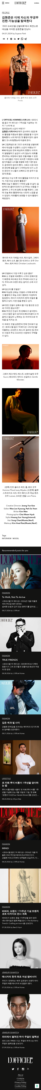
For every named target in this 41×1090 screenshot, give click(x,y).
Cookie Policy (20, 1086)
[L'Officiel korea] (20, 3)
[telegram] (26, 39)
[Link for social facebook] (18, 1069)
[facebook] (7, 39)
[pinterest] (11, 39)
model (16, 538)
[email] (4, 39)
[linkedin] (15, 39)
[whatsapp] (22, 39)
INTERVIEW (6, 538)
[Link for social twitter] (13, 1069)
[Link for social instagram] (23, 1069)
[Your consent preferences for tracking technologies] (37, 1086)
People (6, 12)
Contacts (20, 1079)
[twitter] (18, 39)
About (20, 1075)
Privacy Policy (20, 1082)
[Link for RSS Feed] (28, 1069)
